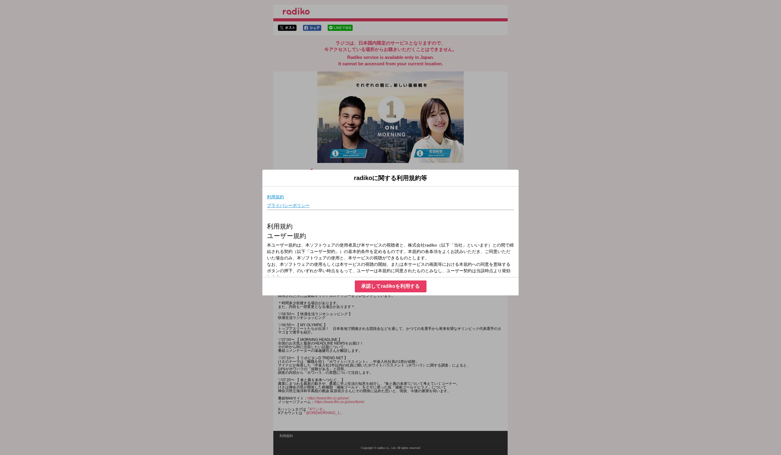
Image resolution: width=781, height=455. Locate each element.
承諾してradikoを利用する (390, 286)
